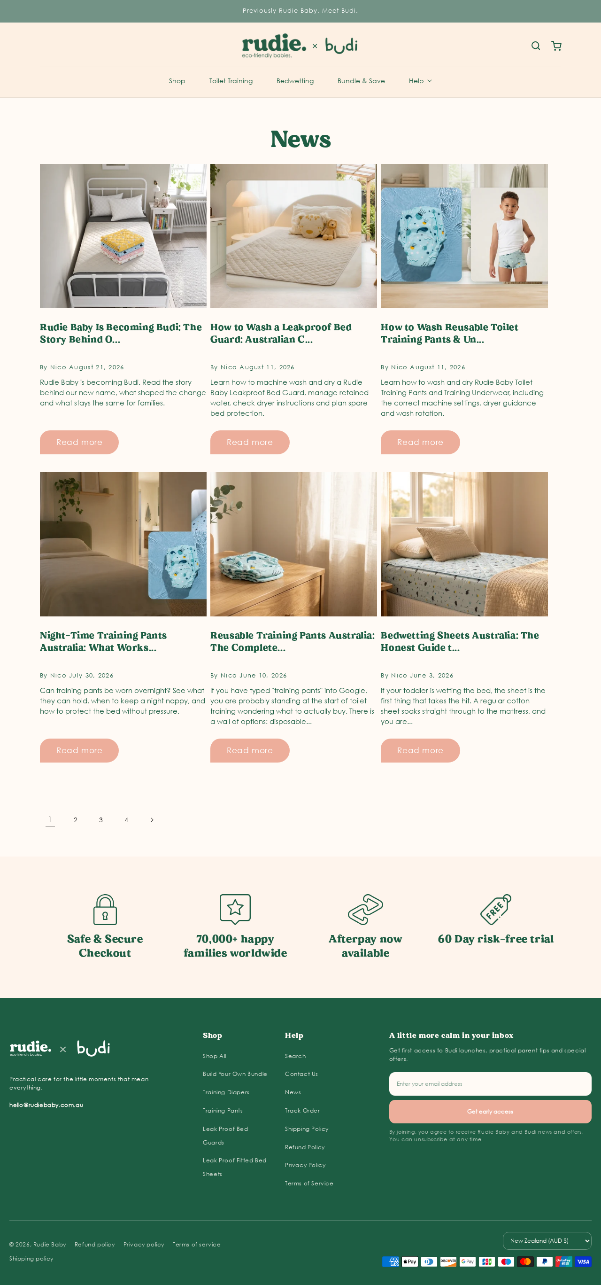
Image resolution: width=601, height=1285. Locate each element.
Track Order (302, 1110)
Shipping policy (31, 1258)
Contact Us (301, 1074)
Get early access (490, 1111)
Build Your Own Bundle (235, 1074)
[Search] (535, 46)
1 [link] (50, 819)
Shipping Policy (307, 1129)
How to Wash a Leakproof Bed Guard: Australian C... (281, 333)
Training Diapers (226, 1092)
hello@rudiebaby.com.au (46, 1105)
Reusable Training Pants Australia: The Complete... (292, 641)
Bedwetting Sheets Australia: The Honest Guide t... (460, 641)
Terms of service (197, 1244)
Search (295, 1056)
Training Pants (223, 1110)
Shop (177, 80)
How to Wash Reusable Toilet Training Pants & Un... (449, 333)
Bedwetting (295, 80)
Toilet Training (231, 80)
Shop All (214, 1056)
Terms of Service (309, 1183)
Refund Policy (305, 1147)
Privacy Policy (305, 1165)
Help (416, 80)
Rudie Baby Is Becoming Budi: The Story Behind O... (121, 333)
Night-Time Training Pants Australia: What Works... (103, 641)
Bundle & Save (361, 80)
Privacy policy (143, 1244)
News (293, 1092)
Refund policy (95, 1244)
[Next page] (151, 820)
